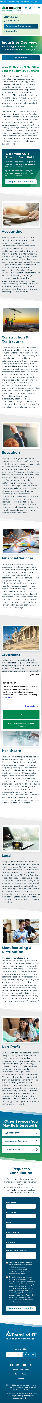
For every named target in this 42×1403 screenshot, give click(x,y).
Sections (22, 57)
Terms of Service (18, 1398)
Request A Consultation (18, 26)
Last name (11, 1212)
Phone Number (13, 1232)
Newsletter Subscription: (20, 1351)
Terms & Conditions (21, 1370)
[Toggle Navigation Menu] (39, 8)
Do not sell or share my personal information (21, 724)
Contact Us (11, 31)
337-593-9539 (12, 21)
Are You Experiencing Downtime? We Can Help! (21, 2)
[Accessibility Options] (30, 8)
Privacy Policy (21, 1374)
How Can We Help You (16, 1251)
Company (10, 1242)
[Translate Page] (26, 8)
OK (21, 715)
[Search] (34, 8)
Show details (30, 706)
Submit (28, 1354)
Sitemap (21, 1378)
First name (11, 1203)
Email (8, 1223)
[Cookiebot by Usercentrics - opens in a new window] (29, 675)
